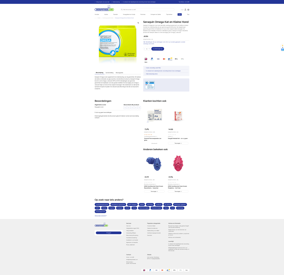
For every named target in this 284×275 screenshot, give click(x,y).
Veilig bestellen (130, 230)
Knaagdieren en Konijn (129, 14)
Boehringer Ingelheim (180, 204)
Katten (106, 14)
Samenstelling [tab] (109, 72)
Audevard (158, 204)
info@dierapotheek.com (132, 259)
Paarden (115, 14)
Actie (172, 208)
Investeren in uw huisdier (132, 240)
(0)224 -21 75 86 (130, 257)
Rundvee (142, 14)
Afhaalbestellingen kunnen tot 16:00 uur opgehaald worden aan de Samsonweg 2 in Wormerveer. (178, 249)
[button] (138, 23)
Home (95, 18)
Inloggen (108, 233)
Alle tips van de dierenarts (174, 237)
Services (128, 223)
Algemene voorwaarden (132, 242)
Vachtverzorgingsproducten (154, 233)
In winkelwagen (157, 48)
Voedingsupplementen (107, 18)
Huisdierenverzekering (131, 237)
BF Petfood (168, 204)
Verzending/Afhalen (131, 233)
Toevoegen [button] (177, 143)
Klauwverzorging (143, 208)
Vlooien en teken (151, 225)
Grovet (127, 208)
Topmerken (169, 14)
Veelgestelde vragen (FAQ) (132, 228)
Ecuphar (111, 208)
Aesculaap (150, 204)
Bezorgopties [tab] (119, 72)
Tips (188, 14)
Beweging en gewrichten (118, 204)
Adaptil (142, 204)
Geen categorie (132, 204)
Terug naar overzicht (100, 215)
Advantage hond (100, 211)
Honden (97, 14)
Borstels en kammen (149, 184)
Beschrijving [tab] (99, 72)
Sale (179, 14)
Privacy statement (130, 244)
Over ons (128, 225)
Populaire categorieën (153, 223)
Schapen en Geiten (156, 14)
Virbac (166, 208)
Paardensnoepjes (156, 208)
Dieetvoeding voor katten (153, 230)
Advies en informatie (174, 223)
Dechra (104, 208)
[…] (156, 136)
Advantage (180, 208)
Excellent (119, 208)
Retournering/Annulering (132, 235)
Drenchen (149, 235)
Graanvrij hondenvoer (152, 228)
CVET (97, 208)
